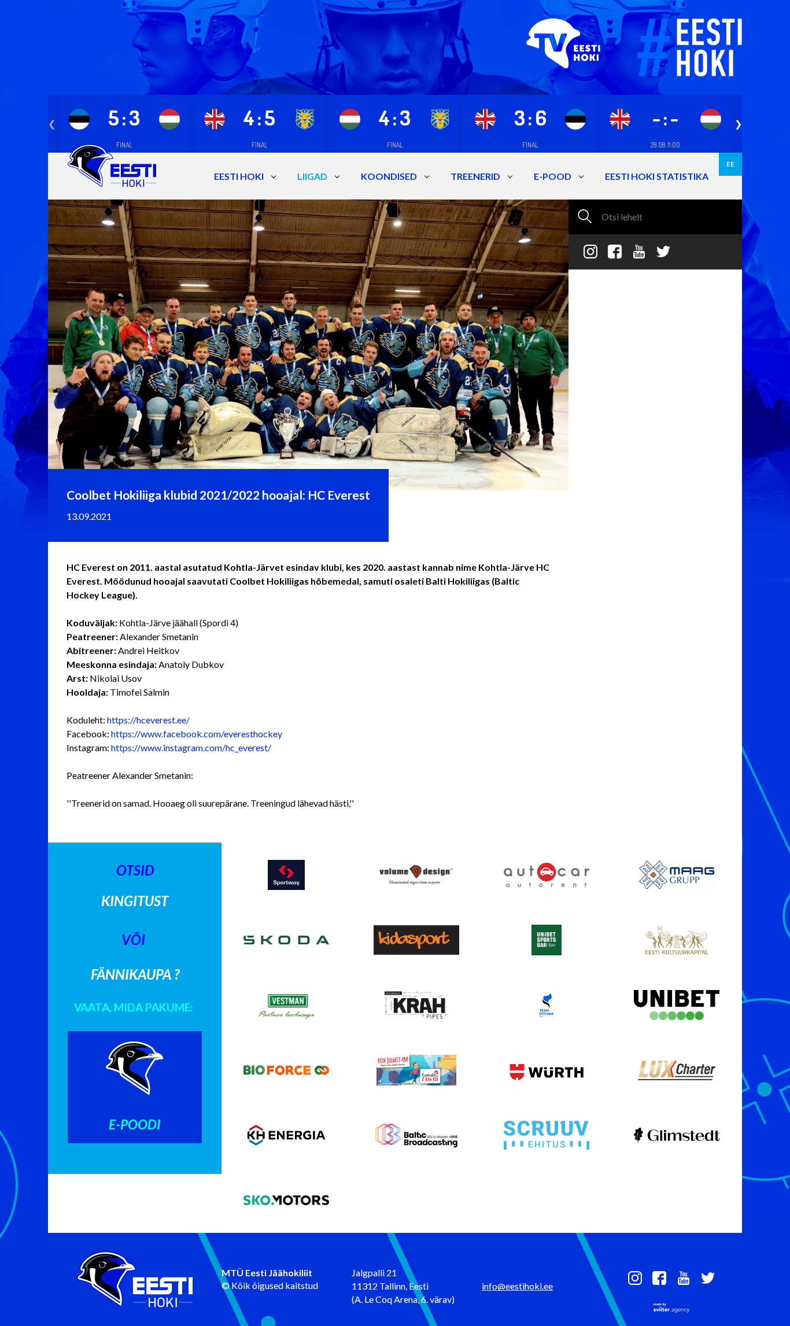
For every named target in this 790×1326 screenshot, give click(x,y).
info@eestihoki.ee (517, 1285)
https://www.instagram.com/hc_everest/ (190, 747)
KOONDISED (389, 176)
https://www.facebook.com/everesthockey (196, 733)
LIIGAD (312, 176)
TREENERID (475, 176)
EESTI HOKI (239, 176)
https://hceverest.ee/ (148, 719)
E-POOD (552, 176)
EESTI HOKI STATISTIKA (656, 176)
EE (730, 164)
